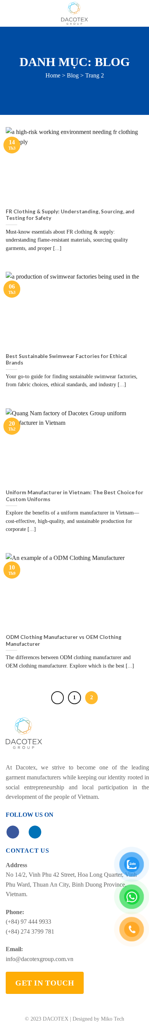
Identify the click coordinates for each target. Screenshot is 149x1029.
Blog (73, 75)
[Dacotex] (75, 13)
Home (52, 75)
